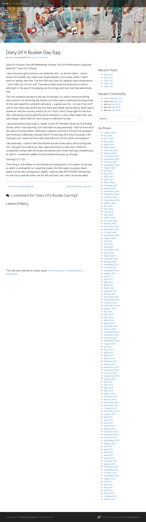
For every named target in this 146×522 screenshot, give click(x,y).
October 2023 (110, 232)
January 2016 (110, 329)
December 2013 (111, 402)
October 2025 (110, 162)
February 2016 (110, 326)
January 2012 (110, 464)
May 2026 (108, 141)
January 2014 (110, 399)
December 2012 (111, 431)
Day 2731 (108, 80)
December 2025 (111, 156)
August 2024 (110, 203)
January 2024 (110, 223)
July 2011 (108, 481)
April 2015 (108, 355)
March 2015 (109, 358)
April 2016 (108, 320)
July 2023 (108, 241)
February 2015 (110, 361)
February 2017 (110, 291)
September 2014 (112, 376)
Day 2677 (115, 104)
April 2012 (108, 455)
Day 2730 (108, 83)
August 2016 (110, 308)
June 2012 (108, 449)
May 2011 (108, 487)
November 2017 (111, 264)
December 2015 (111, 332)
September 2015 (112, 340)
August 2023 (110, 238)
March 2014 (109, 393)
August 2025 (110, 167)
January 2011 (110, 499)
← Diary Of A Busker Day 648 (19, 186)
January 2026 (110, 153)
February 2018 (110, 258)
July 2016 (108, 311)
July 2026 (108, 135)
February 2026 (110, 150)
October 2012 (110, 437)
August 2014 (110, 379)
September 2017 (112, 270)
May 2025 (108, 176)
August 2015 (110, 343)
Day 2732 (108, 77)
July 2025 (108, 170)
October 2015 (110, 338)
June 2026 (108, 138)
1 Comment (43, 57)
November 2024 (111, 194)
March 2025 (109, 182)
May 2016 (108, 317)
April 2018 (108, 252)
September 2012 (112, 440)
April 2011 (108, 490)
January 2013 (110, 428)
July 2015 (108, 346)
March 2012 (109, 458)
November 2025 (111, 159)
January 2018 (110, 261)
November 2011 (111, 469)
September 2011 (112, 475)
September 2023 (112, 235)
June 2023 (108, 244)
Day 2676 (115, 107)
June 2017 (108, 279)
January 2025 (110, 188)
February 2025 (110, 185)
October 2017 (110, 267)
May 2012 (108, 452)
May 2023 (108, 247)
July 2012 (108, 446)
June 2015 (108, 349)
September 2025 (112, 165)
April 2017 (108, 285)
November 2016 (111, 299)
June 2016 (108, 314)
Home (5, 3)
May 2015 (108, 352)
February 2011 (110, 496)
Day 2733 (108, 74)
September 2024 (112, 200)
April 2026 (108, 144)
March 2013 (109, 425)
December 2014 (111, 367)
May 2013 (108, 423)
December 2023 (111, 226)
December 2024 (111, 191)
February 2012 (110, 461)
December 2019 (111, 249)
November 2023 (111, 229)
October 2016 (110, 302)
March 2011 (109, 493)
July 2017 (108, 276)
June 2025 (108, 173)
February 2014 (110, 396)
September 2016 (112, 305)
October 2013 (110, 408)
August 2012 (110, 443)
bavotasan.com (133, 517)
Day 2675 (115, 110)
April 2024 (108, 214)
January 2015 (110, 364)
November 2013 (111, 405)
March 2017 (109, 288)
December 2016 (111, 296)
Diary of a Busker (28, 517)
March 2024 (109, 217)
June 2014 (108, 384)
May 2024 (108, 211)
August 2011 (110, 478)
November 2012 (111, 434)
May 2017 (108, 282)
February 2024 (110, 220)
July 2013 (108, 417)
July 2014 (108, 381)
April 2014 (108, 390)
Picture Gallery (20, 3)
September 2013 (112, 411)
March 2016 (109, 323)
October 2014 (110, 373)
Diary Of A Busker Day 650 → (80, 186)
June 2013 (108, 420)
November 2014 (111, 370)
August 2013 (110, 414)
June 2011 (108, 484)
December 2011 (111, 466)
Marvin (12, 57)
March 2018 (109, 255)
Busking (33, 57)
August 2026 (110, 132)
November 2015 (111, 335)
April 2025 (108, 179)
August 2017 (110, 273)
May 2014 (108, 387)
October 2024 (110, 197)
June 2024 (108, 208)
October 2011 (110, 472)
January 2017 (110, 293)
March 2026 (109, 147)
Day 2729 (108, 86)
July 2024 (108, 206)
